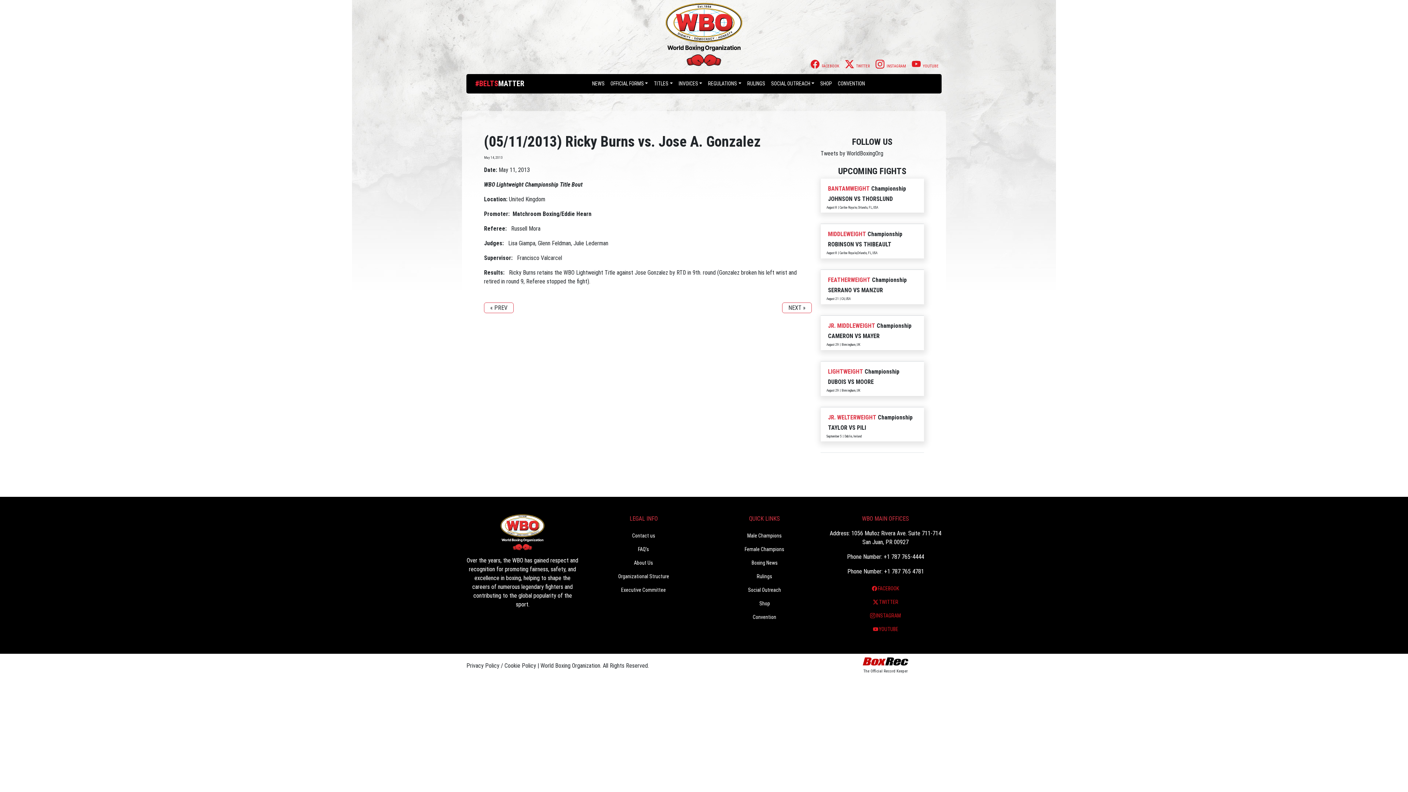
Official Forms (627, 84)
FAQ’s (643, 549)
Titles (661, 84)
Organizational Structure (643, 576)
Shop (826, 84)
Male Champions (764, 536)
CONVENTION (851, 84)
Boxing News (765, 563)
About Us (643, 563)
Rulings (756, 84)
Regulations (722, 84)
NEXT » (797, 307)
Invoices (688, 84)
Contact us (643, 536)
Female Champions (764, 549)
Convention (764, 617)
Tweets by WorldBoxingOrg (852, 153)
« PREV (498, 307)
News (598, 84)
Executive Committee (643, 590)
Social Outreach (790, 84)
